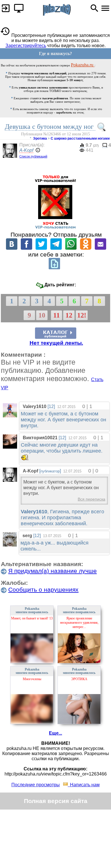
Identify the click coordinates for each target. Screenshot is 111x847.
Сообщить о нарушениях (43, 589)
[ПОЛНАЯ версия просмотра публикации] (17, 6)
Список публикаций (33, 156)
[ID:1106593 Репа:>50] (10, 480)
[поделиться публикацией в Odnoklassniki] (85, 248)
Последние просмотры (35, 784)
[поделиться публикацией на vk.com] (11, 248)
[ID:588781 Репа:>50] (10, 545)
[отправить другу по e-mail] (100, 248)
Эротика (40, 138)
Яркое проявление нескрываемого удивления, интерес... (79, 622)
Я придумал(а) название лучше (52, 571)
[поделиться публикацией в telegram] (56, 248)
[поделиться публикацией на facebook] (26, 248)
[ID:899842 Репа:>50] (10, 415)
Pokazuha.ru (82, 64)
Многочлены (32, 679)
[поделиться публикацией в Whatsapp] (71, 248)
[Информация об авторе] (37, 151)
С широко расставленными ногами (80, 138)
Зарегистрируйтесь (25, 45)
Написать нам (84, 784)
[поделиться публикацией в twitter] (41, 248)
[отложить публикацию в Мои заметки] (54, 267)
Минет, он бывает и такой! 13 (32, 618)
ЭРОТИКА (79, 679)
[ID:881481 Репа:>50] (10, 447)
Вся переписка (91, 499)
